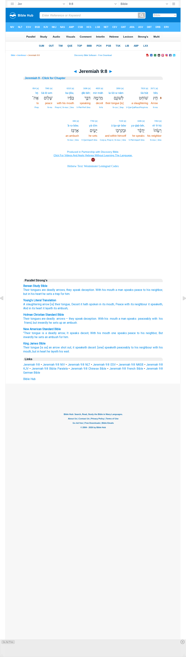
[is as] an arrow (50, 347)
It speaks (73, 333)
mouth (113, 318)
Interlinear (21, 55)
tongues (36, 318)
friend (27, 322)
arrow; (62, 333)
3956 (118, 88)
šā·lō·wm (46, 92)
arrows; (60, 290)
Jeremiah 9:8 (31, 364)
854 (34, 88)
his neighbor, (155, 290)
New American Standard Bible (42, 329)
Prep (37, 107)
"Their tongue (32, 333)
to (144, 290)
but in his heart (32, 294)
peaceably (144, 318)
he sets (47, 294)
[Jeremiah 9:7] (4, 306)
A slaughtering (32, 304)
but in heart (39, 351)
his (106, 318)
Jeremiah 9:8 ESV (104, 364)
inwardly (43, 322)
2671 (153, 88)
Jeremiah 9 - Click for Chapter (45, 78)
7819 (143, 88)
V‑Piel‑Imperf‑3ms (137, 140)
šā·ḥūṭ (144, 92)
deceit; (84, 333)
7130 (121, 121)
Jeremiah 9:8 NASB (130, 364)
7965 (47, 88)
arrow (45, 304)
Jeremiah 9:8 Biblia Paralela (50, 368)
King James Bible (34, 343)
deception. (88, 290)
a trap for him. (61, 294)
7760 (92, 121)
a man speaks (125, 290)
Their (26, 318)
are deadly (48, 290)
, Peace (119, 304)
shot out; (66, 347)
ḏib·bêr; (86, 92)
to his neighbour (141, 347)
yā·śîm (93, 125)
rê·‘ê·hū (156, 125)
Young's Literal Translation (39, 300)
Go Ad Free (8, 642)
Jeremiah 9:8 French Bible (126, 368)
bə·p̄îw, (69, 92)
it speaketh (154, 304)
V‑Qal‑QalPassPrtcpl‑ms (137, 107)
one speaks (119, 333)
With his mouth (105, 290)
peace (138, 290)
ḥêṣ (155, 92)
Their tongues (32, 290)
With (101, 318)
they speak (73, 290)
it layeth (47, 308)
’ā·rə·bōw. (73, 125)
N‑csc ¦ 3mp (118, 107)
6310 (69, 88)
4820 (98, 88)
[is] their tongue (59, 304)
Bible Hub (29, 379)
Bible (13, 55)
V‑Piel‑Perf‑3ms (83, 107)
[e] (157, 88)
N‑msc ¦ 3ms (155, 140)
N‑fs (101, 107)
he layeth (52, 351)
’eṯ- (37, 92)
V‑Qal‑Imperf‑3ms (89, 140)
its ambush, (60, 308)
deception (90, 318)
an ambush (70, 322)
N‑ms (155, 107)
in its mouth (106, 304)
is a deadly (49, 333)
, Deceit (75, 304)
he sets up (55, 322)
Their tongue (31, 347)
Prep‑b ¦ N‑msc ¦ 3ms (64, 107)
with (127, 304)
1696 (85, 88)
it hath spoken (89, 304)
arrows (60, 318)
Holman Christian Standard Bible (43, 314)
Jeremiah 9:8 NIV (54, 364)
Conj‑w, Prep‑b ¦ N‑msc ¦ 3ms (113, 140)
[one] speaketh (106, 347)
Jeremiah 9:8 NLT (79, 364)
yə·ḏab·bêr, (138, 125)
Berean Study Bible (35, 286)
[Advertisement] (93, 244)
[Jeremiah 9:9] (181, 306)
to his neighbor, (147, 333)
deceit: (92, 347)
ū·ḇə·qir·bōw (118, 125)
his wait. (64, 351)
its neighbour (138, 304)
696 (74, 121)
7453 (156, 121)
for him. (64, 337)
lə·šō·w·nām (116, 92)
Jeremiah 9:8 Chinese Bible (88, 368)
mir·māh (98, 92)
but (35, 322)
